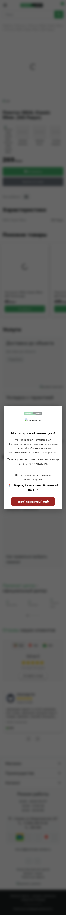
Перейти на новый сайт (33, 501)
